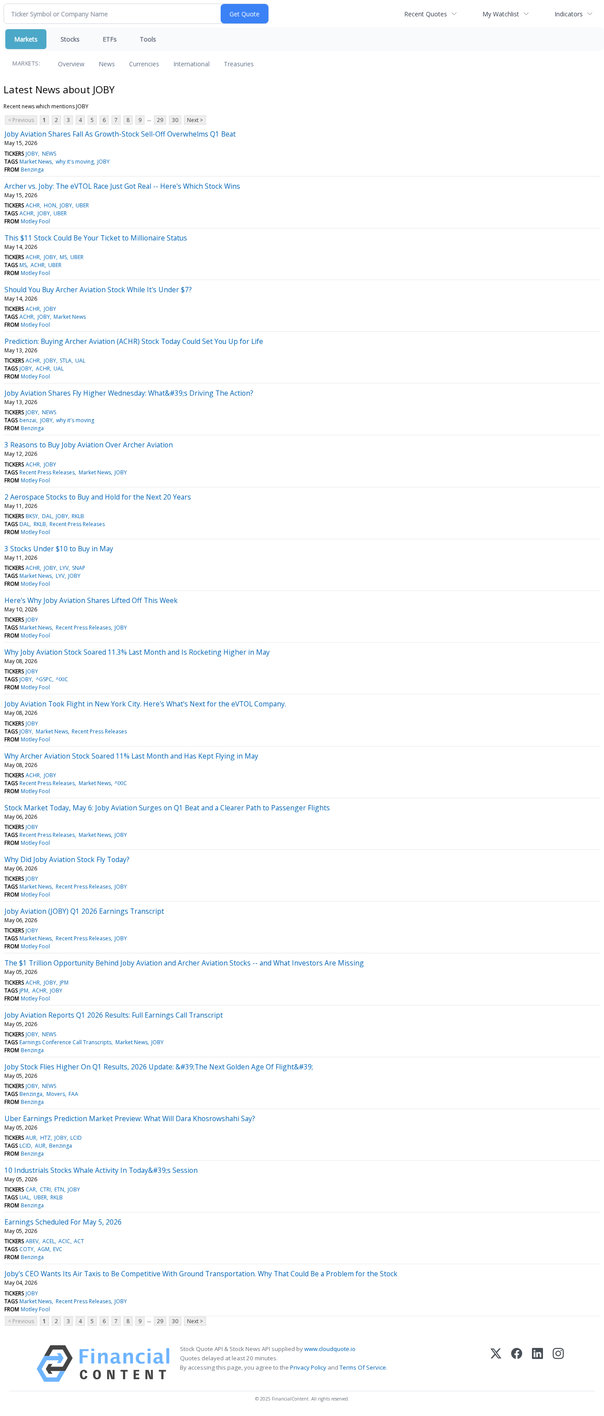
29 (160, 120)
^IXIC (62, 679)
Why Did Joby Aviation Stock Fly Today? (67, 859)
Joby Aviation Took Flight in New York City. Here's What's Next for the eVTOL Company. (145, 704)
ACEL (48, 1241)
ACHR (33, 205)
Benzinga (32, 169)
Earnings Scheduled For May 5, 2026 (63, 1222)
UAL (80, 360)
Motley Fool (35, 221)
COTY (26, 1249)
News (107, 64)
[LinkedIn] (537, 1363)
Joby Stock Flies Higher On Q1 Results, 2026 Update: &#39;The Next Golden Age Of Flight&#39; (158, 1067)
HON (50, 205)
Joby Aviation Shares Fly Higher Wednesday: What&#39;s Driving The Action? (128, 393)
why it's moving (75, 161)
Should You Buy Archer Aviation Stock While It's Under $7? (98, 289)
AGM (44, 1249)
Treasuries (239, 64)
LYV (64, 568)
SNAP (78, 568)
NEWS (49, 153)
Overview (71, 64)
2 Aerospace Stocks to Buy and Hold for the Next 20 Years (97, 497)
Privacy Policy (308, 1367)
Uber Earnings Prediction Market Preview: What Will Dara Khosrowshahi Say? (129, 1118)
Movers (55, 1094)
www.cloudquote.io (330, 1349)
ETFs (110, 39)
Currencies (144, 64)
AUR (31, 1137)
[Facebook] (517, 1363)
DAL (47, 516)
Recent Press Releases (47, 472)
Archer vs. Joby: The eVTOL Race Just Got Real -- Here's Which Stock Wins (122, 186)
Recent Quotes (425, 14)
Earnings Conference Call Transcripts (65, 1042)
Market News (35, 161)
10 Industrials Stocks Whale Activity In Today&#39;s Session (101, 1170)
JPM (64, 982)
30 (175, 120)
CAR (31, 1189)
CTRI (45, 1189)
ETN (59, 1189)
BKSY (32, 516)
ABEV (32, 1241)
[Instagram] (558, 1363)
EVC (57, 1249)
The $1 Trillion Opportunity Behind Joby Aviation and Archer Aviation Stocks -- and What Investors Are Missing (184, 963)
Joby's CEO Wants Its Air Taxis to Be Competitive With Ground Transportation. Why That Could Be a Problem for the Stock (201, 1274)
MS (63, 257)
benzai (27, 420)
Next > (195, 120)
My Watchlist (500, 14)
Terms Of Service (363, 1367)
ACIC (64, 1241)
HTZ (45, 1137)
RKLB (78, 516)
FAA (73, 1094)
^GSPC (44, 679)
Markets (26, 39)
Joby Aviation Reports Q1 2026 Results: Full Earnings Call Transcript (113, 1015)
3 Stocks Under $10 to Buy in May (58, 548)
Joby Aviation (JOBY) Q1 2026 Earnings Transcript (84, 911)
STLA (66, 360)
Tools (148, 39)
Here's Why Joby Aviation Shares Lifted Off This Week (91, 600)
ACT (79, 1241)
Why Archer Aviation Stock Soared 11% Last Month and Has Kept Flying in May (131, 756)
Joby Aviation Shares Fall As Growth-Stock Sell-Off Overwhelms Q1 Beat (120, 134)
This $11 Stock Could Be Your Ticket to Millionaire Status (95, 238)
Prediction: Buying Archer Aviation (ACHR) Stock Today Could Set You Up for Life (133, 341)
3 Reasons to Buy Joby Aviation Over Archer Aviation (88, 445)
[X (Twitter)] (496, 1363)
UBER (82, 205)
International (191, 64)
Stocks (70, 39)
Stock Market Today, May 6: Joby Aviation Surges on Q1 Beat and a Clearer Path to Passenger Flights (167, 808)
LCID (76, 1137)
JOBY (32, 153)
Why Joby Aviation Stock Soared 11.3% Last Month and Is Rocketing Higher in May (137, 652)
